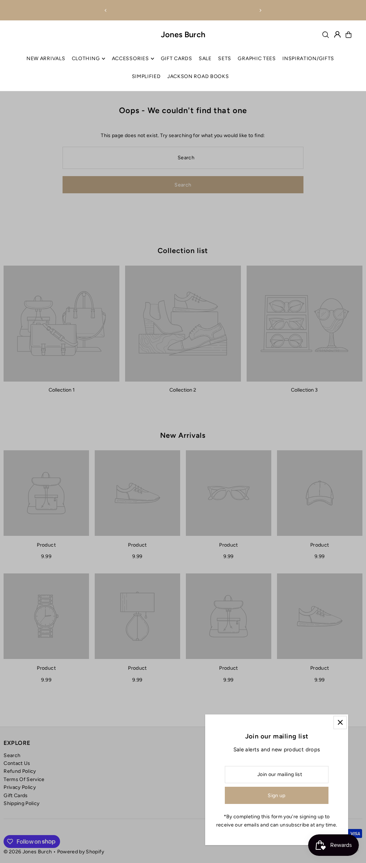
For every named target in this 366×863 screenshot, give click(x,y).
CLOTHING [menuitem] (86, 58)
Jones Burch (183, 34)
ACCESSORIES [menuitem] (130, 58)
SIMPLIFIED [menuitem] (146, 76)
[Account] (337, 34)
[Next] (260, 10)
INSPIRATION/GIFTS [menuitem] (308, 58)
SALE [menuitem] (205, 58)
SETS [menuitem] (224, 58)
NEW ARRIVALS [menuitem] (45, 58)
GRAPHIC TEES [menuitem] (257, 58)
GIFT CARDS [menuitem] (176, 58)
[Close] (340, 722)
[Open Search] (325, 34)
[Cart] (348, 34)
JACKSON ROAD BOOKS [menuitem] (198, 76)
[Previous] (105, 10)
